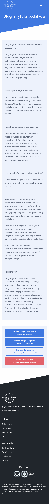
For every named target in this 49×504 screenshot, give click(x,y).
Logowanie (6, 428)
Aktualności (7, 424)
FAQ (3, 436)
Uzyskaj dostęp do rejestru (24, 342)
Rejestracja (7, 432)
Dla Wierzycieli (8, 452)
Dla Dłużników (8, 448)
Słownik (5, 460)
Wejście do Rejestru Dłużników (24, 332)
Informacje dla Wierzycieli (24, 351)
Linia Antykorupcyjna (24, 360)
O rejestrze (6, 456)
